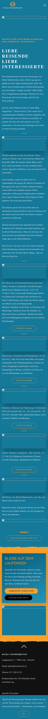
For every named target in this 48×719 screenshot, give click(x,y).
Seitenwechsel (20, 111)
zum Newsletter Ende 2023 (24, 538)
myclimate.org (8, 682)
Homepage (33, 76)
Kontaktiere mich (18, 597)
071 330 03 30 (15, 672)
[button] (44, 5)
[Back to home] (12, 5)
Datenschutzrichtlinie (11, 706)
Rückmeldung (8, 101)
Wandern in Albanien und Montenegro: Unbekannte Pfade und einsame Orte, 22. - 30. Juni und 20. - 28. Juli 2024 (24, 411)
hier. (24, 501)
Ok (23, 713)
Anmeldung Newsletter (21, 591)
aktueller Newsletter (10, 693)
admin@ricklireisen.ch (17, 666)
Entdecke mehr (24, 328)
